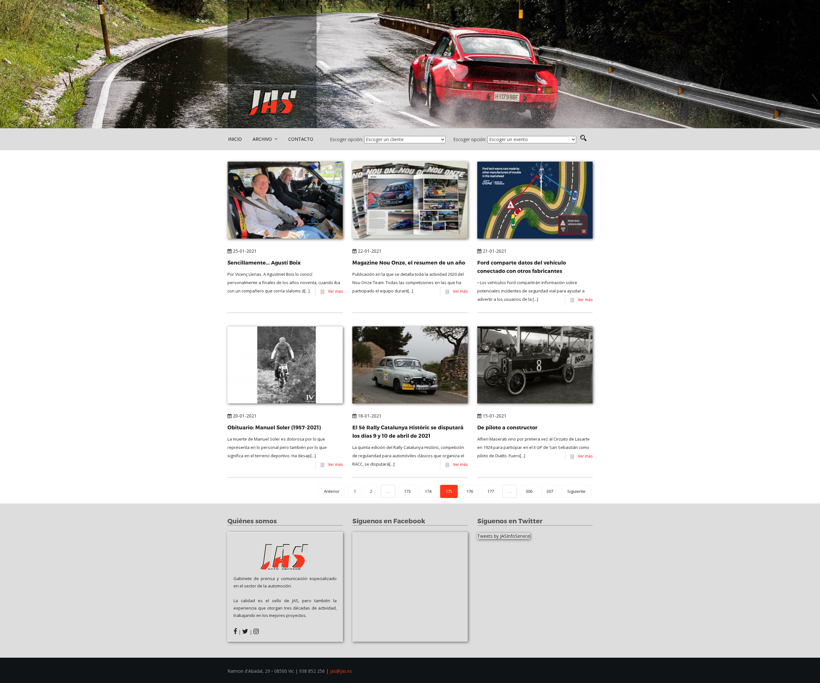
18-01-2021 (369, 416)
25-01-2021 (244, 251)
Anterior (332, 491)
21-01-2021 (493, 251)
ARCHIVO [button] (263, 139)
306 (529, 491)
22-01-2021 (369, 251)
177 (490, 491)
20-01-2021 (244, 416)
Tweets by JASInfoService (503, 536)
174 (428, 491)
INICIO (235, 139)
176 (469, 491)
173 (407, 491)
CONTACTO (300, 139)
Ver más (334, 291)
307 (549, 491)
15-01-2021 (493, 416)
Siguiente (576, 491)
